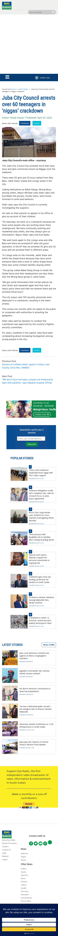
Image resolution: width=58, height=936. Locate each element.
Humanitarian (26, 898)
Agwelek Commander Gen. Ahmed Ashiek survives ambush (34, 672)
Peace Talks (26, 901)
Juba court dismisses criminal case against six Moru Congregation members (34, 656)
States (23, 856)
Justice (20, 89)
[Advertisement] (29, 45)
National (24, 853)
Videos (24, 885)
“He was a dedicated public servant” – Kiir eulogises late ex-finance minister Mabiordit (35, 709)
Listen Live (40, 414)
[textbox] (29, 258)
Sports (23, 872)
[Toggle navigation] (7, 77)
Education (25, 894)
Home (13, 89)
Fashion (24, 881)
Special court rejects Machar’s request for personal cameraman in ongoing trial (39, 559)
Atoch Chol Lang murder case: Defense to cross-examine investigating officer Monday (41, 516)
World (23, 860)
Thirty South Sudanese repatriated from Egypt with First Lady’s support (41, 473)
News (26, 89)
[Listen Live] (36, 78)
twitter (37, 123)
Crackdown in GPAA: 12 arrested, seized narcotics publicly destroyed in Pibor (40, 620)
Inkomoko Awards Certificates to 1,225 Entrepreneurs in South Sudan (36, 725)
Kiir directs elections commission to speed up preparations (34, 690)
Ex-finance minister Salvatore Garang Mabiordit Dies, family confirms (41, 600)
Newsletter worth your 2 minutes (32, 431)
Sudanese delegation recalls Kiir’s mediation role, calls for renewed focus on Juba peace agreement (41, 494)
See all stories (48, 645)
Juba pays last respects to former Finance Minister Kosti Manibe (33, 743)
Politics (24, 868)
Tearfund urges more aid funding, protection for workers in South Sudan (40, 579)
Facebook (25, 123)
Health (23, 888)
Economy (24, 891)
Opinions (24, 875)
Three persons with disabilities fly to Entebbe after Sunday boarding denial (41, 537)
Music (23, 878)
